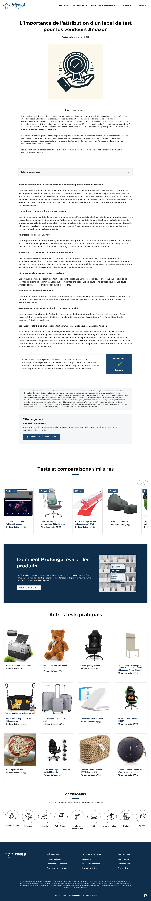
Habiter (94, 826)
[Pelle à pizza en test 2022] (20, 750)
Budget (44, 491)
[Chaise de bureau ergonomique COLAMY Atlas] (53, 503)
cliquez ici (46, 580)
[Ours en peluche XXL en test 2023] (57, 645)
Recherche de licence (91, 864)
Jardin (45, 826)
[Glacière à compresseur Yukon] (20, 645)
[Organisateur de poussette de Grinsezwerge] (20, 699)
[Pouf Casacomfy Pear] (122, 503)
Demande (86, 859)
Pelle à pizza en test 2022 (16, 770)
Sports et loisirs (110, 826)
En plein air (143, 826)
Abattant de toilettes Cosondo (93, 719)
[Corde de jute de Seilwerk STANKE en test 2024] (94, 750)
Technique (10, 491)
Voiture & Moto (12, 826)
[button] (75, 172)
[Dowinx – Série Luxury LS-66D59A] (131, 699)
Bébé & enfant (61, 826)
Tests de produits (125, 859)
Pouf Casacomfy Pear (119, 522)
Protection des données (57, 864)
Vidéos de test (124, 864)
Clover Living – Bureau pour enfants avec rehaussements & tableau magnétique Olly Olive (131, 668)
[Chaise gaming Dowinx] (94, 645)
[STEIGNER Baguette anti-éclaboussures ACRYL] (87, 503)
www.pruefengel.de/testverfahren (75, 369)
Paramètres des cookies (57, 868)
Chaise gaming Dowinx (90, 666)
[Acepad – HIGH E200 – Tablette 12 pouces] (18, 503)
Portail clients (123, 868)
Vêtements (28, 826)
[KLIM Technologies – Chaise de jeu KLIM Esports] (57, 750)
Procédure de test (89, 868)
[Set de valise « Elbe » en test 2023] (57, 699)
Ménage (78, 491)
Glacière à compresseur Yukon (19, 666)
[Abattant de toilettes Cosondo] (94, 699)
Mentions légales (54, 859)
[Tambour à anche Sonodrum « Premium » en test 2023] (131, 750)
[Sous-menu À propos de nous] (118, 5)
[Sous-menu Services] (69, 5)
